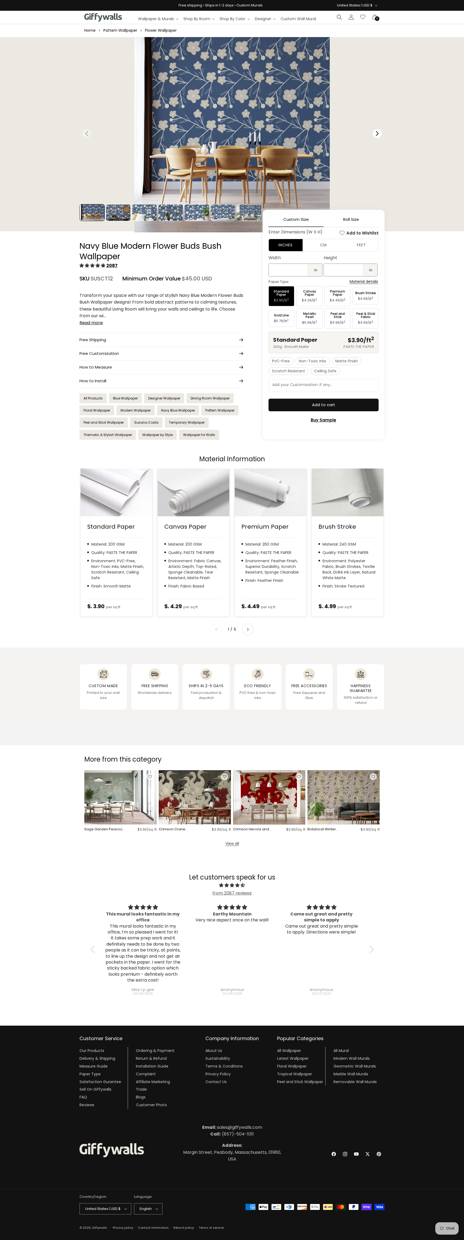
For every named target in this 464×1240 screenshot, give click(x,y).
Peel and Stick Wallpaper (104, 422)
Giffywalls (99, 1227)
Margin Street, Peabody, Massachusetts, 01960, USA (232, 1152)
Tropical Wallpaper (294, 1074)
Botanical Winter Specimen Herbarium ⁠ (326, 829)
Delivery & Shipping (97, 1058)
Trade (141, 1089)
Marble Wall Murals (351, 1074)
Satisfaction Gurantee (100, 1081)
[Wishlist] (363, 17)
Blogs (141, 1097)
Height (330, 258)
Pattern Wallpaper (120, 30)
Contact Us (216, 1081)
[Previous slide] (216, 629)
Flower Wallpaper (161, 30)
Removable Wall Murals (355, 1081)
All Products (93, 398)
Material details (364, 281)
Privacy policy (123, 1227)
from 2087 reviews (232, 893)
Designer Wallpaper (164, 398)
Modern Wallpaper (136, 410)
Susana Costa (146, 422)
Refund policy (183, 1227)
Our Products (91, 1050)
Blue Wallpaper (125, 398)
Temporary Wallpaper (187, 422)
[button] (158, 19)
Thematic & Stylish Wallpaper (108, 434)
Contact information (153, 1227)
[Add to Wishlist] (150, 776)
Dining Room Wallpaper (210, 398)
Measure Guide (93, 1066)
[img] (232, 885)
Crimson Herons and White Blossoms (251, 829)
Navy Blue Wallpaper (178, 410)
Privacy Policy (218, 1074)
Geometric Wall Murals (355, 1066)
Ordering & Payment (155, 1050)
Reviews (86, 1105)
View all (232, 843)
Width (275, 258)
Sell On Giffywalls (95, 1089)
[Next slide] (248, 629)
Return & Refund (151, 1058)
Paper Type (90, 1074)
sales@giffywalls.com (232, 1127)
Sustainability (217, 1058)
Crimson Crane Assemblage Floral (175, 829)
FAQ (83, 1097)
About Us (213, 1050)
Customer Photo (151, 1105)
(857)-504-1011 (232, 1134)
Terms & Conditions (224, 1066)
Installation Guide (152, 1066)
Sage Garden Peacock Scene (104, 829)
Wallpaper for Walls (199, 434)
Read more (91, 323)
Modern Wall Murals (352, 1058)
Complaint (146, 1074)
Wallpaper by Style (157, 434)
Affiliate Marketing (153, 1081)
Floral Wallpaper (97, 410)
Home (90, 30)
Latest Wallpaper (293, 1058)
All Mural (341, 1050)
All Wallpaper (289, 1050)
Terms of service (211, 1227)
